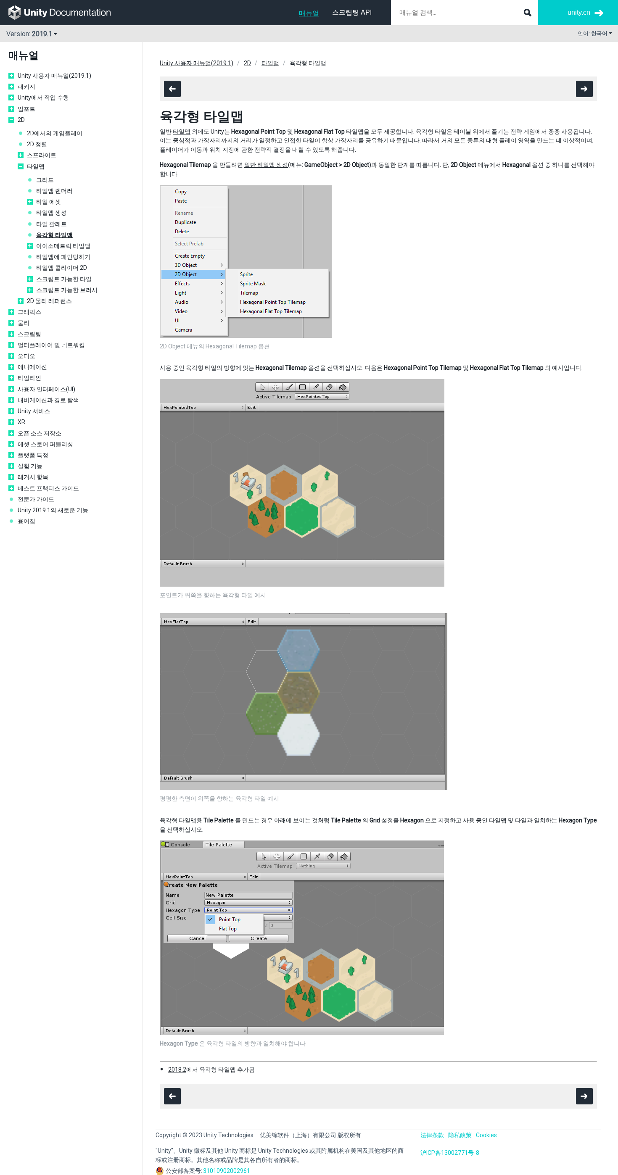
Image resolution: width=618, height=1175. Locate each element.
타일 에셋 (48, 201)
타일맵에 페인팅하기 (63, 256)
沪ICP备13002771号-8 (449, 1152)
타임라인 (29, 377)
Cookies (486, 1135)
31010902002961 (226, 1170)
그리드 (45, 180)
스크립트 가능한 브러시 (67, 290)
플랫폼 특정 (33, 455)
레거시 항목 (33, 477)
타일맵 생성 (51, 212)
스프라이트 (41, 155)
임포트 (26, 108)
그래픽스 (29, 311)
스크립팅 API (352, 12)
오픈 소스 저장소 (39, 433)
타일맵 (36, 166)
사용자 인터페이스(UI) (46, 389)
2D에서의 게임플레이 (54, 133)
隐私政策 (460, 1135)
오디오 (26, 356)
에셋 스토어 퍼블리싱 (45, 444)
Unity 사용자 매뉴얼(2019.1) (54, 75)
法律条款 (432, 1135)
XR (21, 422)
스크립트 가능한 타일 (64, 279)
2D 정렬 (37, 144)
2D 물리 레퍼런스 (49, 301)
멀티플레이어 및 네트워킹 (51, 345)
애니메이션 (32, 367)
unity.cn (579, 12)
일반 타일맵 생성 (266, 164)
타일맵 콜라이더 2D (61, 267)
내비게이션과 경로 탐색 (48, 400)
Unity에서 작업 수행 (43, 97)
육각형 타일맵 (54, 235)
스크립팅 (29, 334)
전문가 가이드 (36, 499)
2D (21, 119)
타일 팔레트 (51, 224)
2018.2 (177, 1069)
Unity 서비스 (34, 411)
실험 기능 (30, 466)
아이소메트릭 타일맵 (63, 245)
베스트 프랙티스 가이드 (48, 488)
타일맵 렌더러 (54, 190)
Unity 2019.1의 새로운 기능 (53, 510)
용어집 (26, 521)
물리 (23, 322)
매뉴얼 (309, 13)
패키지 (26, 86)
